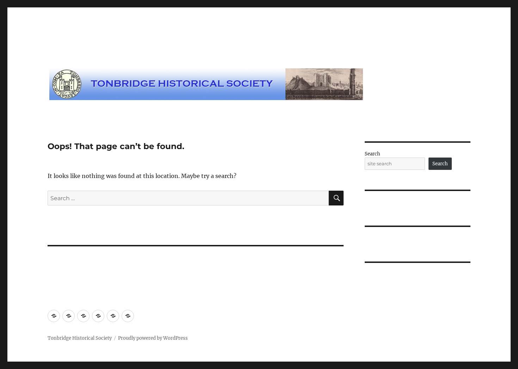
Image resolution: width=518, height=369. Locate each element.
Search (372, 154)
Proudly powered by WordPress (153, 338)
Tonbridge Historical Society (80, 338)
